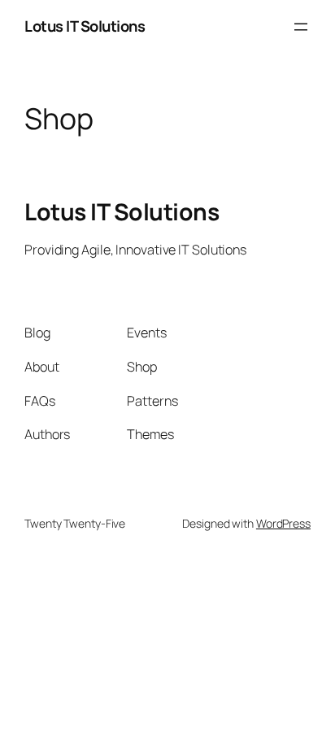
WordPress (283, 523)
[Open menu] (301, 27)
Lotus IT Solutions (84, 26)
